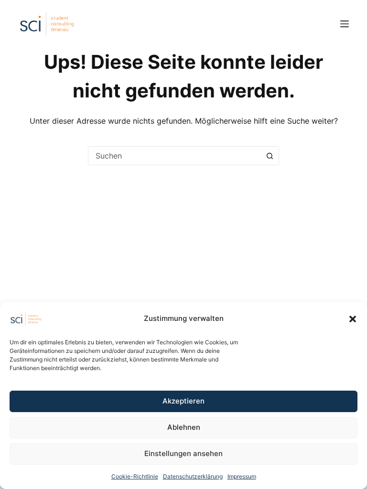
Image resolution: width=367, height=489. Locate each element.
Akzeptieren (183, 400)
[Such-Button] (269, 156)
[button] (352, 319)
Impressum (241, 476)
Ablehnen (183, 427)
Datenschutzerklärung (193, 476)
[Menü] (344, 24)
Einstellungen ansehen (183, 453)
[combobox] (174, 155)
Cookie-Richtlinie (134, 476)
